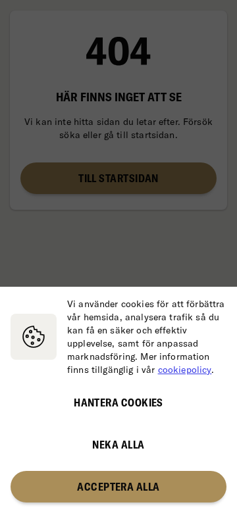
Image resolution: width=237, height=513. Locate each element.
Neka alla (118, 444)
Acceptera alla (118, 486)
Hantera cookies (118, 402)
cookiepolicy (185, 370)
